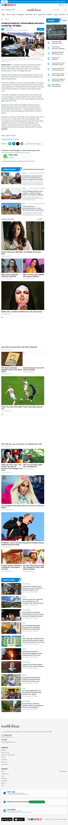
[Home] (1, 19)
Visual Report (63, 771)
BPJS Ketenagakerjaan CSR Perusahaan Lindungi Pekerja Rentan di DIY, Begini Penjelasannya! (31, 693)
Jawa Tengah (26, 584)
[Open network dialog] (59, 5)
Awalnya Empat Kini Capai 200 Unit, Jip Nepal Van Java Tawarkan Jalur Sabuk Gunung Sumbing (32, 602)
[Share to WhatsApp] (9, 143)
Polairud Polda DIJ (7, 139)
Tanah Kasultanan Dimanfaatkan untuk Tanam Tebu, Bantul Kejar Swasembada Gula (33, 209)
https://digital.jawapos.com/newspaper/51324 (19, 812)
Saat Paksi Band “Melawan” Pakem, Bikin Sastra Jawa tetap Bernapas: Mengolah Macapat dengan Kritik (33, 615)
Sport (23, 636)
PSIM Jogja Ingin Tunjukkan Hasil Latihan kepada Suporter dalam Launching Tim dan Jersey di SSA (33, 640)
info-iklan (4, 759)
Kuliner (24, 675)
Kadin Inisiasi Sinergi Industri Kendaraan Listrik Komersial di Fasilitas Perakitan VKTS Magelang (32, 589)
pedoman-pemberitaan (8, 755)
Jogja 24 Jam (5, 774)
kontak (3, 757)
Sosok (24, 623)
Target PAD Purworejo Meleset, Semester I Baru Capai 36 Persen (33, 665)
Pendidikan (4, 781)
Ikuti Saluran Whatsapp (37, 802)
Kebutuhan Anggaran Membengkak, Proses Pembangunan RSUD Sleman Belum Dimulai (58, 81)
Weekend (4, 778)
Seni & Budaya (26, 610)
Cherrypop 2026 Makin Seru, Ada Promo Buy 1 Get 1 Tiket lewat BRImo (57, 44)
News (2, 771)
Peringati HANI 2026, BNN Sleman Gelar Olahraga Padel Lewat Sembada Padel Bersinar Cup (56, 37)
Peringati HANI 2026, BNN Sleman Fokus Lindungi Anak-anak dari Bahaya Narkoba (58, 54)
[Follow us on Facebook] (2, 5)
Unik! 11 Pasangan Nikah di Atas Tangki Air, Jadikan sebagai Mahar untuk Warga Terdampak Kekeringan (33, 194)
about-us (4, 762)
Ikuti (11, 157)
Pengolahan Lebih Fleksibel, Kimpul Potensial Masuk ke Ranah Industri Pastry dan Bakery (31, 680)
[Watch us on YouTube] (11, 5)
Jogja (23, 688)
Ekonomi (3, 783)
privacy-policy (5, 752)
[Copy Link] (21, 143)
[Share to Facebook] (13, 143)
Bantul (6, 19)
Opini (2, 785)
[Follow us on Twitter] (5, 5)
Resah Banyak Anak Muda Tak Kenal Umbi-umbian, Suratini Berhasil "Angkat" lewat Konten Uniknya (32, 178)
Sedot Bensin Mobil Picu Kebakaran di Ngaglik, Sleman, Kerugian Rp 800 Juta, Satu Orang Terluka (32, 654)
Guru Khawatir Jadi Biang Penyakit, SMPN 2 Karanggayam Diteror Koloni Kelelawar (32, 705)
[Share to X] (17, 143)
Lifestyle (24, 173)
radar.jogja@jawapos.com (8, 742)
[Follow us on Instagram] (8, 5)
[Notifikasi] (62, 5)
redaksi (3, 750)
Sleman (24, 649)
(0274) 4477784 (6, 737)
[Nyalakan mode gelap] (65, 5)
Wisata (24, 597)
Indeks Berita (5, 764)
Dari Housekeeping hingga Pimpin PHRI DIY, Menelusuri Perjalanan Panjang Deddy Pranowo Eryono (31, 628)
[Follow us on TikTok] (14, 5)
